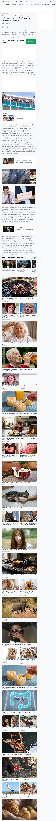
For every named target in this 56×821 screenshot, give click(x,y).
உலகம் (28, 1)
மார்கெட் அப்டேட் (20, 1)
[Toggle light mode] (48, 2)
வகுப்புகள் (25, 1)
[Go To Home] (3, 27)
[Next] (34, 258)
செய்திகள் (9, 1)
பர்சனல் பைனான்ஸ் (14, 1)
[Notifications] (50, 2)
